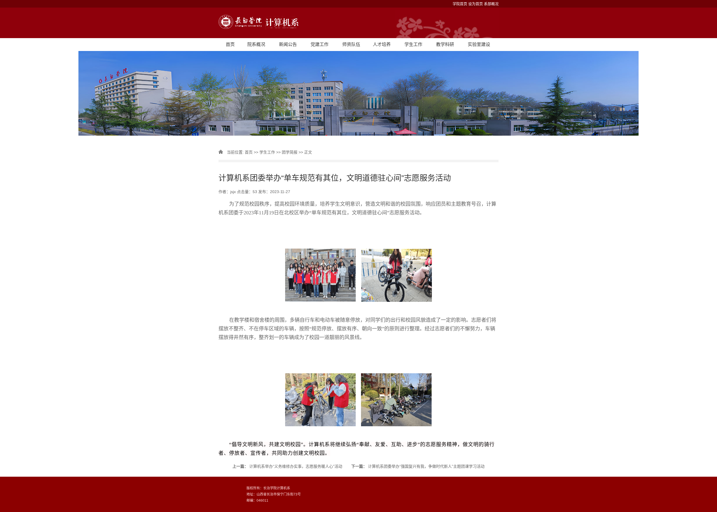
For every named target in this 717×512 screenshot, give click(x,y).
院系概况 (256, 44)
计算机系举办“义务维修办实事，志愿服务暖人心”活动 (295, 466)
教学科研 (445, 44)
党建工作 (320, 44)
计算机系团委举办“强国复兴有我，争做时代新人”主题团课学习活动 (426, 466)
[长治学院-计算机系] (358, 23)
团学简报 (289, 152)
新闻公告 (288, 44)
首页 (230, 44)
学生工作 (413, 44)
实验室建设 (479, 44)
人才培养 (382, 44)
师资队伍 (351, 44)
